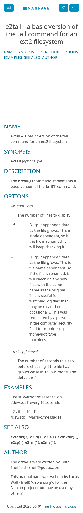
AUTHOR (49, 57)
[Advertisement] (41, 109)
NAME (9, 51)
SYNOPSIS (25, 51)
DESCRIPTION (48, 51)
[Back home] (36, 8)
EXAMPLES (13, 57)
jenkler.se (53, 506)
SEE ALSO (32, 57)
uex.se (70, 506)
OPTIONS (70, 51)
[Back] (9, 8)
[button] (63, 8)
